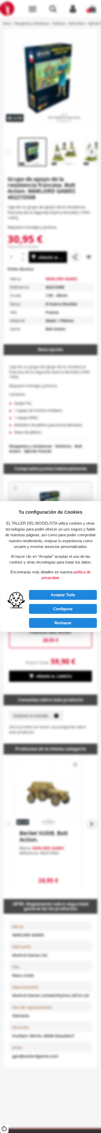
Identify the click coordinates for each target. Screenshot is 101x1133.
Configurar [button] (63, 609)
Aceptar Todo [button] (63, 595)
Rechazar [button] (62, 623)
